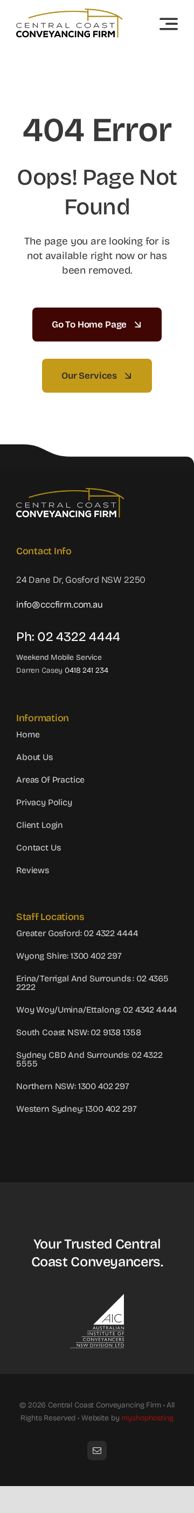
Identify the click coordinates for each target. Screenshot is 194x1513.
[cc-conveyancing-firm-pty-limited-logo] (69, 13)
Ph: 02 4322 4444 (68, 636)
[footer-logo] (70, 492)
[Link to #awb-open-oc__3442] (169, 24)
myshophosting (147, 1418)
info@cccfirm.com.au (59, 604)
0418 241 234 (86, 670)
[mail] (97, 1450)
